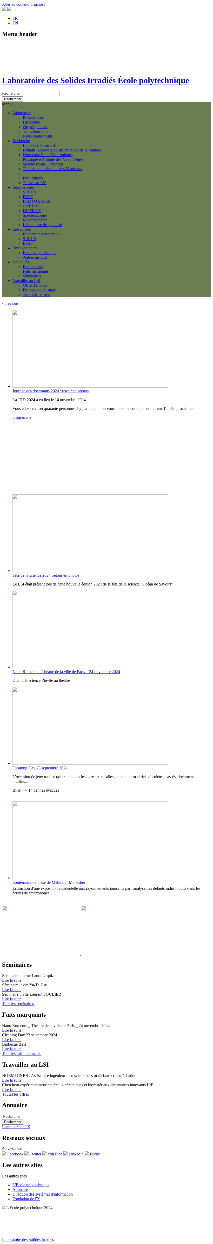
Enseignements (24, 248)
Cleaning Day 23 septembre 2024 (40, 768)
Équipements (23, 187)
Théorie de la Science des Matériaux (52, 169)
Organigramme (35, 127)
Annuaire (20, 1189)
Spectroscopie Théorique (43, 164)
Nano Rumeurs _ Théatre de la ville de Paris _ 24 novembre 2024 (66, 671)
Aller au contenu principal (23, 4)
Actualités (20, 262)
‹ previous (10, 303)
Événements (33, 266)
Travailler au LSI (26, 280)
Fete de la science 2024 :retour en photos (45, 575)
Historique (31, 122)
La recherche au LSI (39, 145)
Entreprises (21, 229)
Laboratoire (21, 113)
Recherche (21, 141)
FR (15, 18)
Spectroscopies (35, 215)
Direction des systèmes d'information (42, 1194)
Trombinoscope (35, 131)
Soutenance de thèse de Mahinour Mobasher (48, 882)
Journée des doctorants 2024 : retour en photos (50, 391)
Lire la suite (11, 980)
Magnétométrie (35, 220)
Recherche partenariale (41, 234)
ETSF (28, 196)
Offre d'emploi (35, 285)
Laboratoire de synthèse (42, 224)
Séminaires (32, 276)
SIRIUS (29, 192)
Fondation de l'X (26, 1199)
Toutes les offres (36, 294)
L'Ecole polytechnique (30, 1185)
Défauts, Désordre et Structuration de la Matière (62, 150)
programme (21, 417)
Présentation (33, 117)
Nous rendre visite (38, 136)
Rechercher (11, 93)
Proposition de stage (39, 290)
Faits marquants (36, 271)
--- (25, 173)
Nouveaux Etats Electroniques (47, 155)
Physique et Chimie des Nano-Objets (53, 159)
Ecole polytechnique (39, 252)
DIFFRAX (32, 210)
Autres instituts (35, 257)
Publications (33, 178)
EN (15, 23)
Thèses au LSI (34, 182)
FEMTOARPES (36, 201)
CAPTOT (31, 206)
